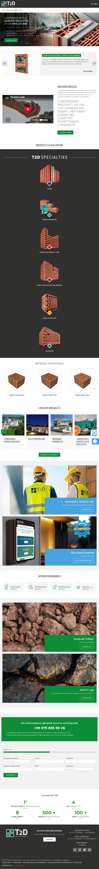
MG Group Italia (17, 865)
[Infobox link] (16, 382)
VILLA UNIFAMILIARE (32, 439)
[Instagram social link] (80, 850)
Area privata (78, 862)
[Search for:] (49, 10)
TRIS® (49, 189)
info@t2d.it (82, 845)
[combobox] (81, 769)
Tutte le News (88, 71)
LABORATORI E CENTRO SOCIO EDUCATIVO (79, 441)
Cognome (70, 758)
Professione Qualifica (10, 758)
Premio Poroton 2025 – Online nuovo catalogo (61, 55)
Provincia (70, 766)
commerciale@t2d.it (90, 839)
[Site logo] (8, 4)
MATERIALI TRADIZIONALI (49, 363)
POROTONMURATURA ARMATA (49, 285)
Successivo (10, 775)
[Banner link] (49, 489)
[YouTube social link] (85, 850)
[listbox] (18, 761)
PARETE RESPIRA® (50, 219)
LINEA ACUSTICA (49, 318)
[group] (49, 63)
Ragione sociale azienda (11, 766)
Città (37, 766)
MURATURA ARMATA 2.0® (49, 252)
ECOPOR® (49, 351)
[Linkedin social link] (89, 850)
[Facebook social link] (75, 850)
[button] (4, 63)
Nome (37, 758)
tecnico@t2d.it (90, 832)
